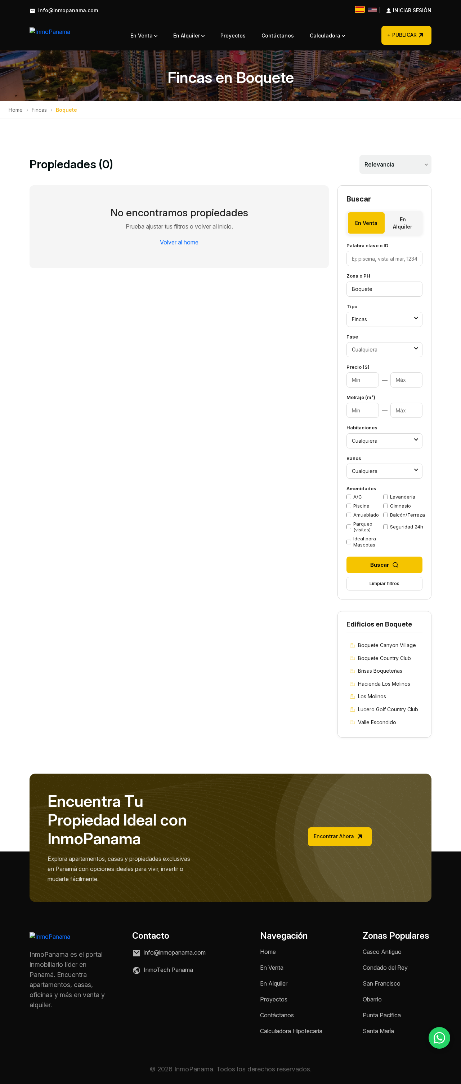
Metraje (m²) (360, 397)
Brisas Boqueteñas (380, 671)
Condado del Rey (385, 967)
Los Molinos (372, 696)
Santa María (378, 1031)
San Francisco (381, 983)
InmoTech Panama (167, 970)
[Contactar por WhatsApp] (439, 1038)
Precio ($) (358, 367)
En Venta (142, 35)
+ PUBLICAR (402, 35)
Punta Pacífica (382, 1015)
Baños (353, 458)
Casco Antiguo (382, 952)
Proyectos (233, 35)
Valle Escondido (377, 722)
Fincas (39, 110)
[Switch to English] (372, 10)
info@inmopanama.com (67, 10)
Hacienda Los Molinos (384, 684)
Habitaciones (361, 427)
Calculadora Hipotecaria (291, 1031)
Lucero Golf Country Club (388, 709)
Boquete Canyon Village (387, 645)
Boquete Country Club (384, 658)
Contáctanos (277, 35)
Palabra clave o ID (367, 245)
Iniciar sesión (404, 10)
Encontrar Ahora (334, 836)
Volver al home (179, 242)
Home (16, 110)
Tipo (351, 306)
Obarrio (372, 999)
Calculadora (326, 35)
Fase (352, 337)
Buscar (379, 564)
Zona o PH (358, 276)
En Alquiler (187, 35)
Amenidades (361, 488)
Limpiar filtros (384, 583)
